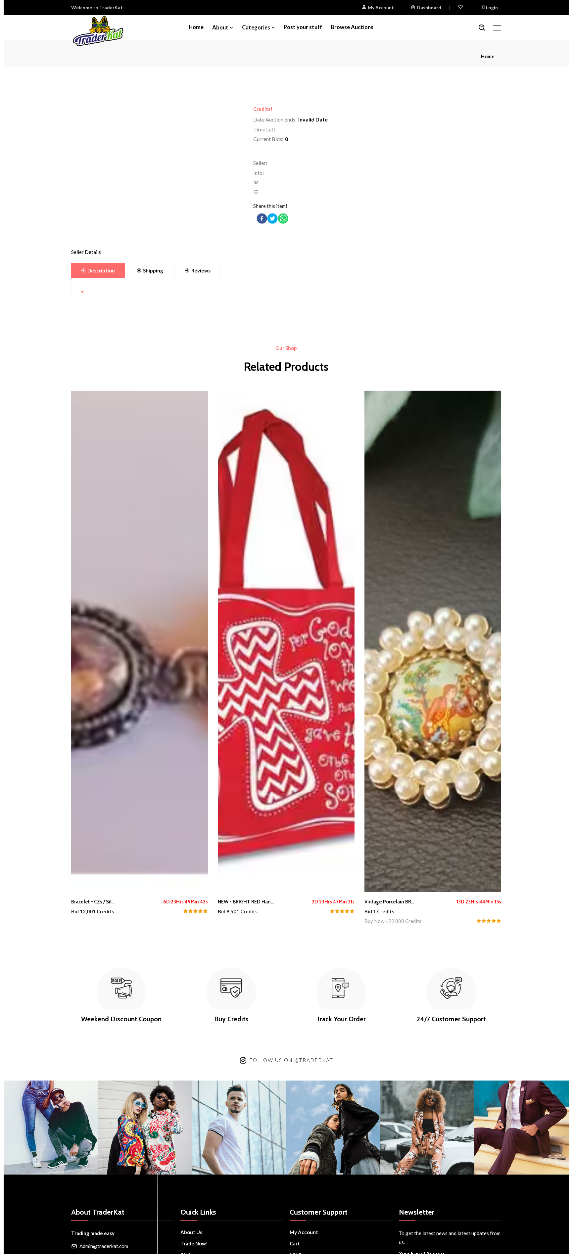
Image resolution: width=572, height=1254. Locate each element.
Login (492, 7)
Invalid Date (313, 119)
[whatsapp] (283, 218)
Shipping (153, 270)
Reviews (201, 270)
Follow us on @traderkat (291, 1060)
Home (196, 27)
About (220, 27)
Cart (295, 1243)
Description (101, 270)
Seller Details (86, 252)
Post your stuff (303, 27)
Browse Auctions (352, 27)
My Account (380, 7)
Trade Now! (194, 1243)
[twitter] (272, 218)
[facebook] (262, 218)
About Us (191, 1232)
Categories (256, 27)
